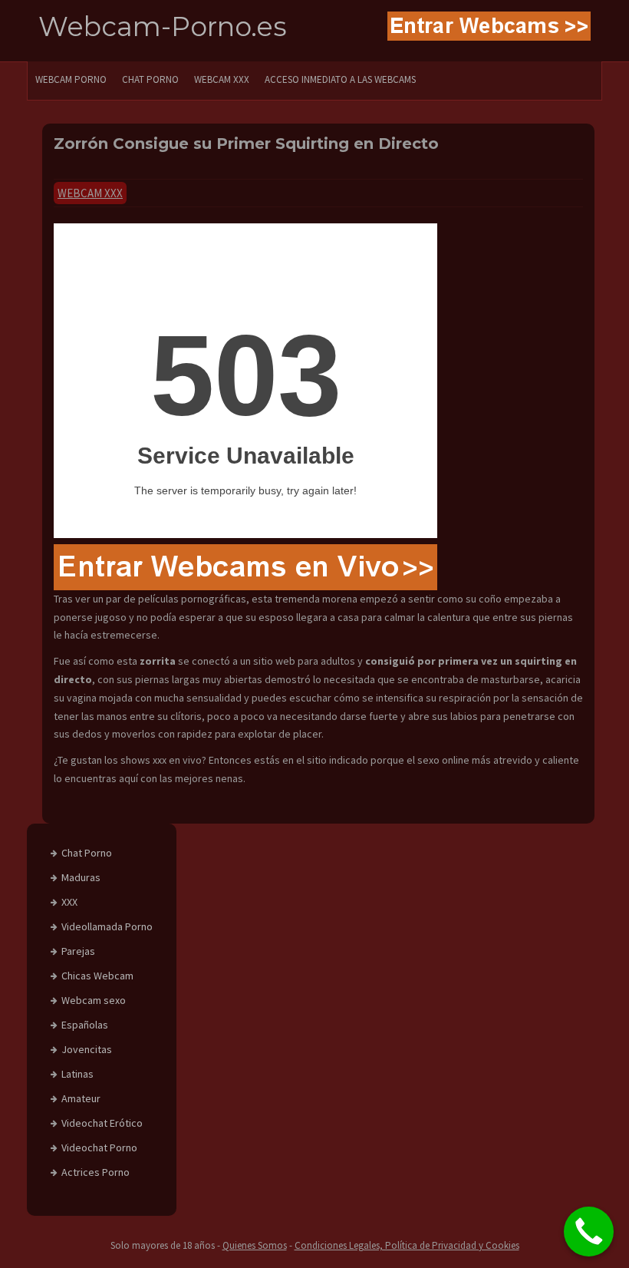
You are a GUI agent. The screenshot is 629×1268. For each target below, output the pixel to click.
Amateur (80, 1098)
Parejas (78, 951)
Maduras (80, 877)
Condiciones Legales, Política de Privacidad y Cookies (407, 1245)
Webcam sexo (93, 1000)
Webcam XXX (221, 79)
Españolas (84, 1025)
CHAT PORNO (150, 79)
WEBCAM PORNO (71, 79)
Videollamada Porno (107, 926)
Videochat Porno (99, 1147)
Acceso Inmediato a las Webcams (340, 79)
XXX (69, 902)
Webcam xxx (90, 193)
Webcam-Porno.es (162, 26)
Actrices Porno (95, 1172)
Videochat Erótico (102, 1123)
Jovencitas (86, 1049)
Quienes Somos (254, 1245)
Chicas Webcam (97, 975)
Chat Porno (86, 853)
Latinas (77, 1074)
